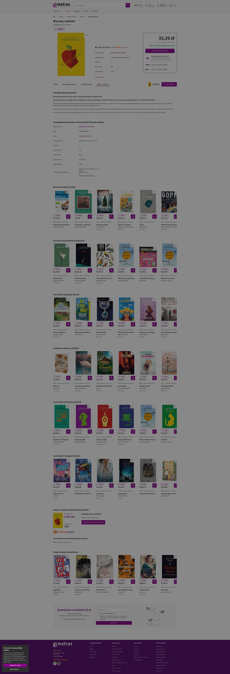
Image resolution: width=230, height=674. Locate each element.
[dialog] (15, 658)
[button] (15, 669)
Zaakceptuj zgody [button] (15, 665)
